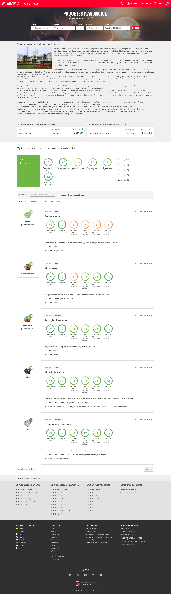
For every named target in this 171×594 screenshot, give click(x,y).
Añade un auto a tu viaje (128, 490)
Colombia (22, 531)
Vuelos (53, 529)
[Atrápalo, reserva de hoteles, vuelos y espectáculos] (10, 3)
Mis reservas (124, 529)
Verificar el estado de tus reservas (132, 493)
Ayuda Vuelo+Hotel (127, 496)
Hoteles (53, 531)
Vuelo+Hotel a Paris (92, 511)
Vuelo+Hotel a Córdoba (59, 493)
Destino (56, 24)
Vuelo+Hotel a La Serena (24, 496)
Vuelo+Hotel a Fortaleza (59, 508)
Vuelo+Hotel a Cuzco (58, 496)
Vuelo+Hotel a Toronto (93, 508)
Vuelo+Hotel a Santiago (24, 490)
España (21, 529)
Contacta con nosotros (128, 534)
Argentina (22, 545)
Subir (147, 469)
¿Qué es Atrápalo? (92, 529)
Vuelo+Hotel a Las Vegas (94, 499)
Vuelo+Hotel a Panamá (58, 514)
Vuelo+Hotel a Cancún (58, 502)
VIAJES (29, 478)
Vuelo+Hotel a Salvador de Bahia (62, 511)
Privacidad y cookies (92, 540)
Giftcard (53, 551)
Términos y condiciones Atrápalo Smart (99, 537)
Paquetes (54, 537)
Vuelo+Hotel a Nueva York (95, 496)
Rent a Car (54, 543)
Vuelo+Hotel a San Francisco (95, 502)
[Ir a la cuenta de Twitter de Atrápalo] (78, 575)
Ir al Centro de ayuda (127, 532)
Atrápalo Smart (56, 559)
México (21, 548)
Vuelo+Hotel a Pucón (23, 505)
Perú (20, 534)
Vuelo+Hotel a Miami (93, 493)
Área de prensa (91, 531)
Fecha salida (90, 24)
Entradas (54, 545)
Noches (79, 24)
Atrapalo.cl (20, 478)
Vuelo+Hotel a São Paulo (59, 490)
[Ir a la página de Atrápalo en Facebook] (85, 575)
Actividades (55, 548)
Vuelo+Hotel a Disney (93, 490)
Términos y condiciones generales (97, 534)
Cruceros (54, 540)
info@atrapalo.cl (130, 544)
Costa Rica (22, 540)
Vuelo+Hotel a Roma (93, 505)
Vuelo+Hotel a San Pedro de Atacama (28, 493)
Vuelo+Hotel (55, 534)
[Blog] (70, 574)
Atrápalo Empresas (57, 557)
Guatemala (22, 543)
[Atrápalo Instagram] (93, 575)
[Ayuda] (158, 3)
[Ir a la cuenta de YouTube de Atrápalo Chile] (101, 575)
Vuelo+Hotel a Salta (57, 499)
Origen (33, 24)
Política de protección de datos (96, 543)
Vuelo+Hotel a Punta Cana (60, 505)
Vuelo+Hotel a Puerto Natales (26, 502)
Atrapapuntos (55, 554)
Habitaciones (108, 24)
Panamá (21, 537)
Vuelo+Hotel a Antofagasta (25, 499)
